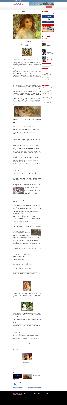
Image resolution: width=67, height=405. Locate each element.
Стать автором (47, 396)
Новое (47, 41)
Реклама (46, 397)
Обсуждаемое (51, 41)
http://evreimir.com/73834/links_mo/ (31, 44)
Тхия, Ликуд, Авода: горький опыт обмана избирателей (37, 375)
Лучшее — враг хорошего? (38, 397)
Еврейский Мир (18, 3)
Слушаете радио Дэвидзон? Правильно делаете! (34, 387)
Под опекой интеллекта (50, 59)
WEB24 (53, 403)
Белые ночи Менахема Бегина (17, 387)
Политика (25, 396)
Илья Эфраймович (45, 93)
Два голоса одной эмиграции (39, 396)
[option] (24, 0)
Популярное (44, 41)
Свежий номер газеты (46, 36)
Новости (25, 395)
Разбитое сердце (45, 73)
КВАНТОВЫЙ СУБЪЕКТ (16, 378)
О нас (46, 395)
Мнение (25, 397)
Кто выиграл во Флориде (46, 81)
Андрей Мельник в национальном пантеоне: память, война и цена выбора (48, 88)
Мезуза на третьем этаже (46, 76)
